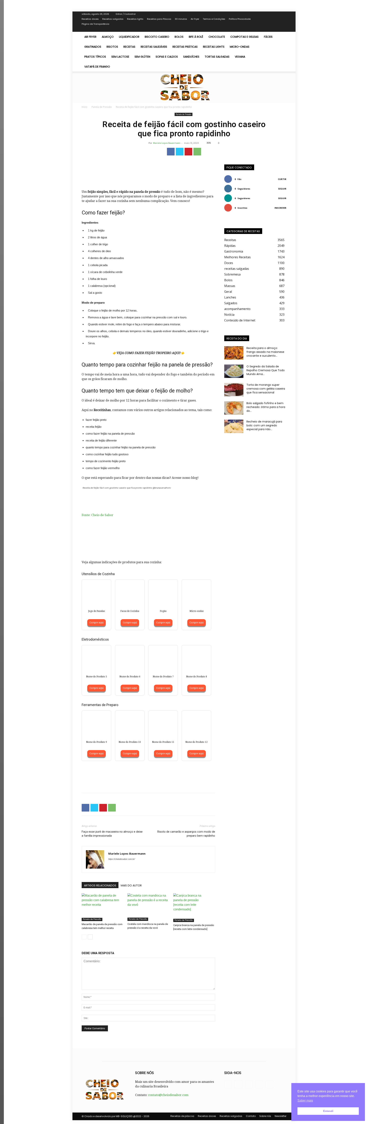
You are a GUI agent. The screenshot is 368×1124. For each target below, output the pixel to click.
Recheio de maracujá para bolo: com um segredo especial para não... (264, 425)
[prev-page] (84, 936)
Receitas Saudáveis (154, 47)
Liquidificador (129, 37)
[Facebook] (264, 29)
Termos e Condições (214, 18)
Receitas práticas (185, 47)
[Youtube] (283, 29)
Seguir (282, 188)
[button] (281, 37)
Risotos (112, 47)
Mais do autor (131, 885)
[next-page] (90, 936)
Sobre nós (265, 1116)
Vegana (240, 57)
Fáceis (268, 37)
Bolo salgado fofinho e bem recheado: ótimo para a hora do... (265, 407)
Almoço (108, 37)
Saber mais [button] (305, 1100)
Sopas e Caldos (167, 57)
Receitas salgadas (112, 18)
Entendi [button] (328, 1111)
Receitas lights (135, 18)
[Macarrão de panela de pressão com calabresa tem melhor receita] (102, 907)
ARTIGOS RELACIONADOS (100, 885)
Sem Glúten (142, 57)
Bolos (179, 37)
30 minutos (181, 18)
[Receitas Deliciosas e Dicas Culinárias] (184, 87)
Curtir (282, 179)
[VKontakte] (277, 29)
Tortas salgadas (217, 57)
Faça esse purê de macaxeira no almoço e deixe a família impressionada (112, 833)
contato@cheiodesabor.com (168, 1095)
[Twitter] (271, 29)
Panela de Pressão (102, 107)
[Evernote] (258, 29)
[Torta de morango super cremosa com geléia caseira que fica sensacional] (233, 389)
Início (84, 107)
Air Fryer (195, 18)
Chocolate (217, 37)
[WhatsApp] (197, 151)
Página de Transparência (95, 23)
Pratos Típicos (95, 57)
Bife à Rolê (196, 37)
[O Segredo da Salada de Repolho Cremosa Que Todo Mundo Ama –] (233, 371)
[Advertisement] (148, 170)
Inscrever (280, 207)
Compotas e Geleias (244, 37)
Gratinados (92, 47)
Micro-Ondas (239, 47)
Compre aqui (97, 622)
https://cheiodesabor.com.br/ (121, 859)
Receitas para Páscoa (159, 18)
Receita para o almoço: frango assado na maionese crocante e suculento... (265, 352)
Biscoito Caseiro (157, 37)
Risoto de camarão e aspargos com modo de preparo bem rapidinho (186, 833)
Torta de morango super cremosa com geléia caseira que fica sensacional (265, 388)
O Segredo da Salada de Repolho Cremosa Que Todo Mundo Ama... (265, 370)
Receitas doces (90, 18)
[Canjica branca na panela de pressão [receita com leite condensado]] (194, 907)
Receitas (129, 47)
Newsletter (280, 1116)
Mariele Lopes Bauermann (166, 142)
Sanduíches (191, 57)
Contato (251, 1116)
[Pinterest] (188, 151)
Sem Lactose (120, 57)
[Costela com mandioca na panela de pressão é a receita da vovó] (148, 907)
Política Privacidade (240, 18)
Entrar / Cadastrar (126, 14)
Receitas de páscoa (182, 1116)
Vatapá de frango (97, 67)
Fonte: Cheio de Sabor (97, 515)
